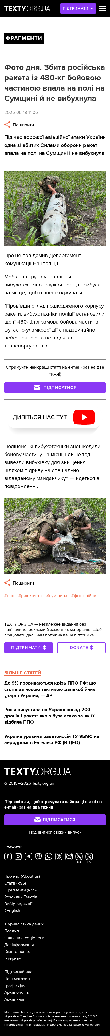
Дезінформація (19, 945)
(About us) (30, 876)
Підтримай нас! (18, 972)
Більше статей (22, 673)
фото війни (85, 595)
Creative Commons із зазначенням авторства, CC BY (58, 1016)
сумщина (58, 595)
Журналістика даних (24, 924)
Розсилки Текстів (20, 897)
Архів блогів (16, 992)
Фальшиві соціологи (24, 938)
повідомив (35, 255)
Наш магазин (17, 979)
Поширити (23, 125)
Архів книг (14, 999)
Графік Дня (15, 985)
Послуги (12, 931)
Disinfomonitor (18, 951)
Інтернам (13, 958)
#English (12, 910)
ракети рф (31, 595)
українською (42, 1020)
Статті (9, 883)
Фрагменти (15, 890)
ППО (10, 595)
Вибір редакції (18, 904)
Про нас (12, 876)
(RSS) (21, 883)
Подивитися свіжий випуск (55, 832)
